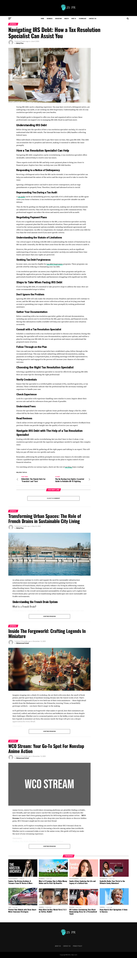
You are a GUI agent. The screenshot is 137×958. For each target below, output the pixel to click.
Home (42, 18)
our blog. (68, 467)
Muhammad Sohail (22, 643)
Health (66, 18)
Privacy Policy (77, 946)
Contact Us (92, 18)
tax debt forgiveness (55, 264)
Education (58, 18)
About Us (58, 946)
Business (49, 18)
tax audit (21, 196)
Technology (82, 18)
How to (73, 18)
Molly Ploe (19, 43)
